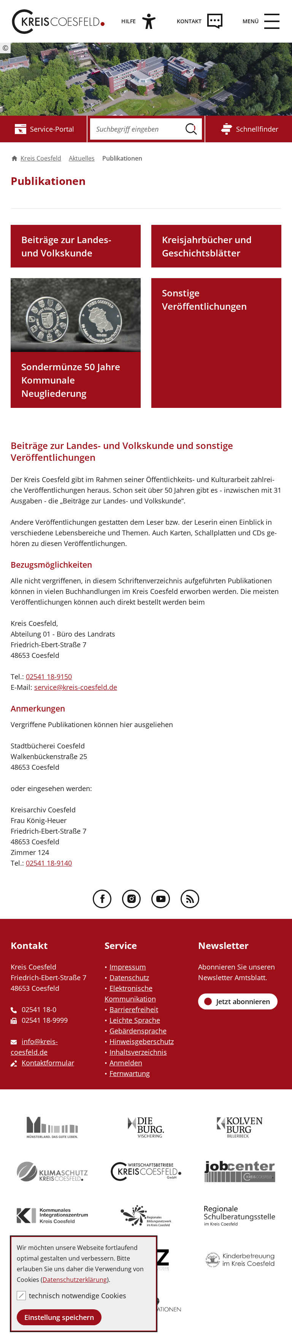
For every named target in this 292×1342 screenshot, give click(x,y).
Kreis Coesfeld (41, 158)
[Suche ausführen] (191, 129)
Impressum (128, 966)
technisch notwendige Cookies (77, 1295)
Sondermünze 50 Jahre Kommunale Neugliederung (70, 380)
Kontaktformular (48, 1062)
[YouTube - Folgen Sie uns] (160, 899)
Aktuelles (82, 158)
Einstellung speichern (59, 1317)
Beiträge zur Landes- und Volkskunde (66, 246)
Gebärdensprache (138, 1030)
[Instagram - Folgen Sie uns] (131, 899)
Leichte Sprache (135, 1020)
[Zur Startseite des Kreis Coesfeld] (58, 21)
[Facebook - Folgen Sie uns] (102, 899)
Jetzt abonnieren (243, 1001)
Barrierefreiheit (134, 1009)
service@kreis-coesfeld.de (75, 687)
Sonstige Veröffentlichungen (204, 299)
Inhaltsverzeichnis (138, 1052)
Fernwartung (130, 1073)
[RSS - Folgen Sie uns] (190, 899)
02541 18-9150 (49, 676)
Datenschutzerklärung (75, 1279)
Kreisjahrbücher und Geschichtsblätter (207, 246)
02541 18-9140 (49, 863)
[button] (258, 21)
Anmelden (126, 1062)
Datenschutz (129, 977)
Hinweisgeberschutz (142, 1041)
